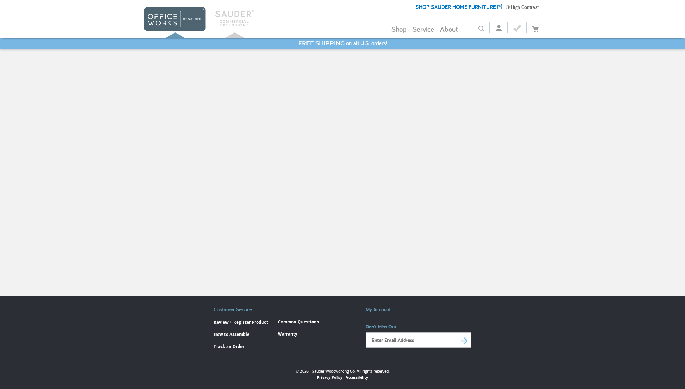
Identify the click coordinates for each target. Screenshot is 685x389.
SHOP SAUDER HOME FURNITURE (456, 7)
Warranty (287, 334)
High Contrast (524, 7)
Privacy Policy (329, 377)
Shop (399, 29)
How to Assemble (231, 334)
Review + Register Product (241, 322)
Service (423, 29)
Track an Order (229, 346)
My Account (378, 309)
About (449, 29)
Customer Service (233, 309)
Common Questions (298, 322)
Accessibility (357, 377)
